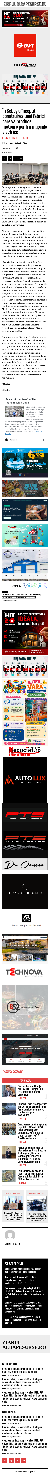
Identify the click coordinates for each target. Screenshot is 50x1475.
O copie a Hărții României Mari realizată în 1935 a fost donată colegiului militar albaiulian (13, 1216)
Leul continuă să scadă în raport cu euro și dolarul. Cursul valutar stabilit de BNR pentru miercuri (30, 1175)
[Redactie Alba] (4, 143)
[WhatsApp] (20, 158)
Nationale (22, 1183)
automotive (13, 592)
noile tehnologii (9, 597)
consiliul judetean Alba (29, 592)
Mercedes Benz (34, 594)
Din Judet (25, 138)
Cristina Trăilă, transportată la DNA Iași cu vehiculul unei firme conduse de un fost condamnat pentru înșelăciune (32, 1109)
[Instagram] (11, 1460)
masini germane (21, 594)
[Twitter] (10, 158)
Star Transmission (10, 600)
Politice (22, 1098)
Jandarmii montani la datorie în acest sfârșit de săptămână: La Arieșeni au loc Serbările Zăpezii (37, 1217)
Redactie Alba (21, 143)
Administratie (11, 138)
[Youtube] (23, 1460)
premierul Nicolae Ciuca (26, 597)
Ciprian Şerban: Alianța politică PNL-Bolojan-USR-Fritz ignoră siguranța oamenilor (31, 1090)
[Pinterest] (15, 158)
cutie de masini (8, 594)
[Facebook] (4, 158)
